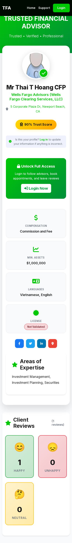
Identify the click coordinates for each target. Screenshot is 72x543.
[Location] (52, 343)
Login (61, 8)
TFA (6, 8)
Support (44, 8)
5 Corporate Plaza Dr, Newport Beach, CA (38, 109)
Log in (44, 139)
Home (31, 8)
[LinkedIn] (41, 343)
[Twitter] (30, 343)
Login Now (38, 188)
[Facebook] (19, 343)
